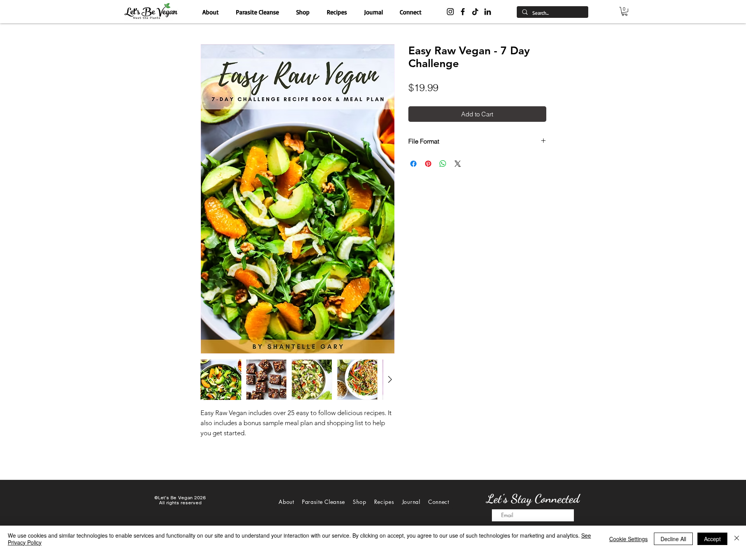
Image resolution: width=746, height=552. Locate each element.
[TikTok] (475, 11)
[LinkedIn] (487, 11)
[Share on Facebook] (413, 163)
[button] (624, 11)
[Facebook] (462, 11)
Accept (712, 539)
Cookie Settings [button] (628, 539)
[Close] (736, 539)
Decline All (673, 539)
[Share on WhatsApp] (443, 163)
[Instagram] (450, 11)
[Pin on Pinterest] (428, 163)
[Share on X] (457, 163)
